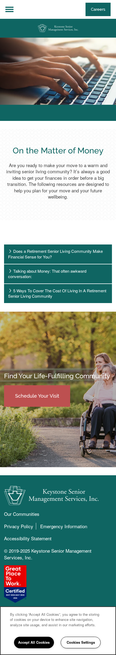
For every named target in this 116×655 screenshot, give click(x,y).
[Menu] (9, 9)
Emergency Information (63, 526)
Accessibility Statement (28, 538)
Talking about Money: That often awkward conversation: (47, 273)
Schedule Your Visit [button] (37, 396)
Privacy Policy (18, 526)
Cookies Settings (81, 642)
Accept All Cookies (34, 642)
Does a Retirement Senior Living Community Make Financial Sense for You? (55, 254)
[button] (98, 9)
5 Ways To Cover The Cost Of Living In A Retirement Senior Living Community (57, 293)
